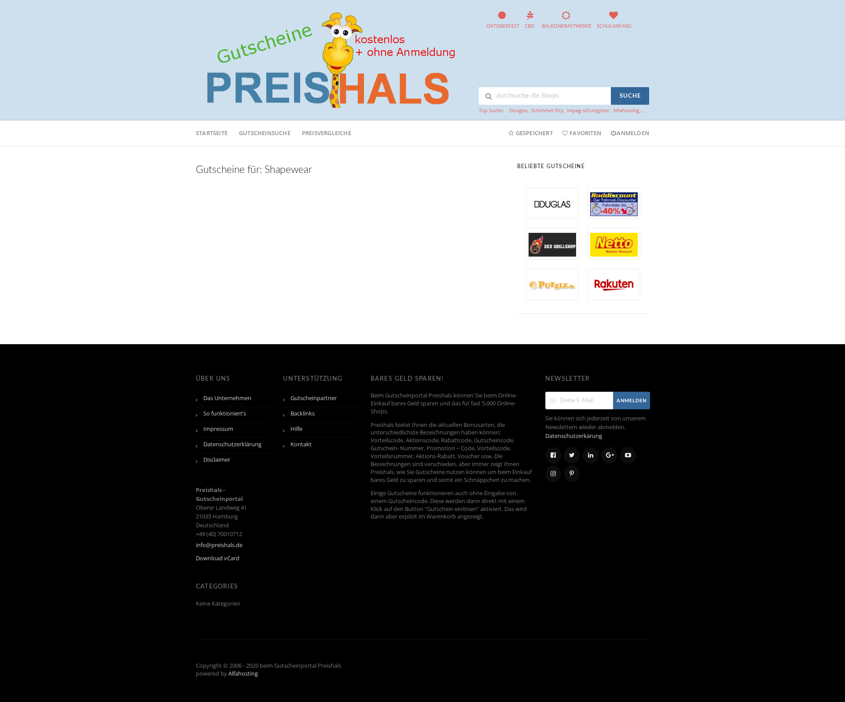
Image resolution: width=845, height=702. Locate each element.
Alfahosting (626, 110)
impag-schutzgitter (588, 110)
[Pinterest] (572, 474)
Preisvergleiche (326, 133)
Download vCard (217, 558)
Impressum (218, 429)
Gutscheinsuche (264, 133)
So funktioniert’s (224, 413)
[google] (609, 455)
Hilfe (296, 429)
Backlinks (302, 413)
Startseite (212, 133)
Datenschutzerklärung (232, 444)
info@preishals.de (219, 545)
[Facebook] (553, 455)
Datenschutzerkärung (573, 436)
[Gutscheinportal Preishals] (328, 59)
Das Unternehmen (227, 398)
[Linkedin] (591, 455)
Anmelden (633, 133)
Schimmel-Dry (547, 110)
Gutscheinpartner (313, 398)
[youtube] (628, 455)
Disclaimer (216, 459)
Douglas (518, 110)
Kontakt (301, 444)
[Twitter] (572, 455)
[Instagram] (553, 474)
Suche (630, 96)
